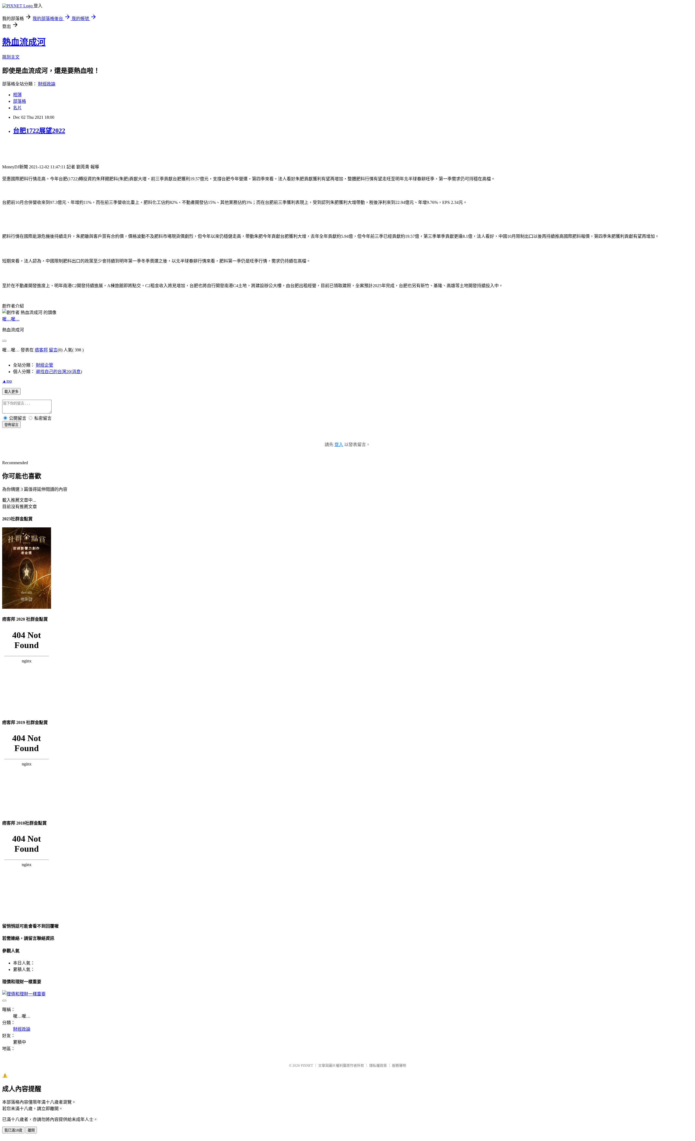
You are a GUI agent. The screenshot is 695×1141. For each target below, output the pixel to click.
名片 (17, 107)
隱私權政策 (378, 1065)
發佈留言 (11, 425)
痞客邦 (41, 350)
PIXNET (307, 1065)
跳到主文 (11, 57)
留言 (53, 350)
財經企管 (44, 365)
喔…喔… (11, 319)
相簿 (17, 94)
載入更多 (11, 392)
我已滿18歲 (13, 1130)
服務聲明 (399, 1065)
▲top (7, 381)
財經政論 (46, 84)
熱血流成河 (24, 42)
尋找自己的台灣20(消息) (59, 371)
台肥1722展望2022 (39, 130)
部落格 (19, 101)
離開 (31, 1130)
